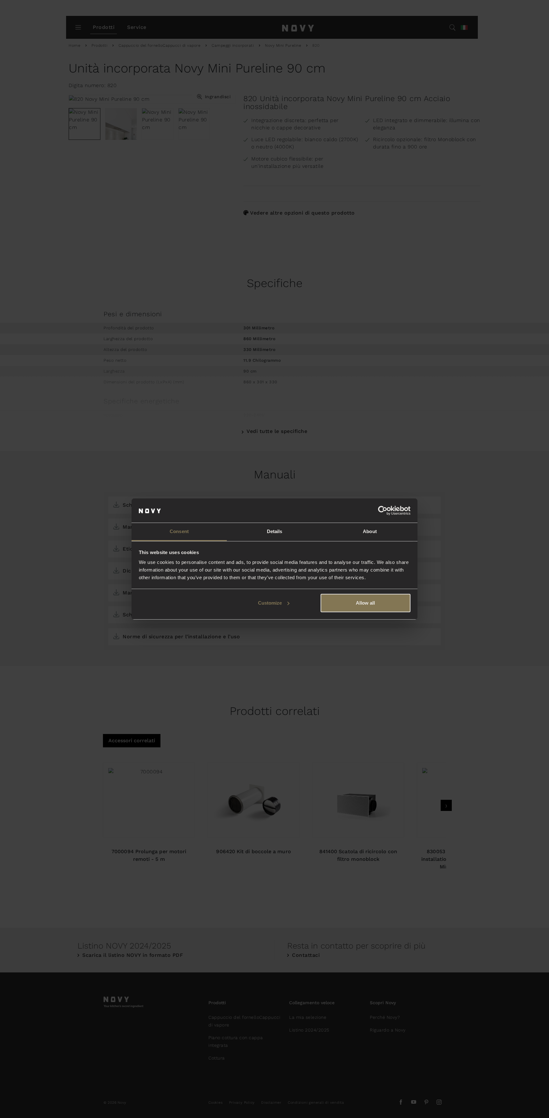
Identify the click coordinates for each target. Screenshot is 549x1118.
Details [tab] (274, 531)
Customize (270, 603)
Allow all (365, 603)
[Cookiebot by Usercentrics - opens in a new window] (382, 510)
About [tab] (370, 531)
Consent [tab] (179, 531)
